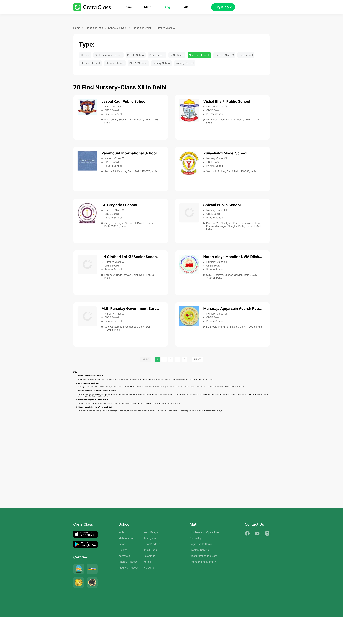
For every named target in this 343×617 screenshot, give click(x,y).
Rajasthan (149, 555)
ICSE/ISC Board (138, 63)
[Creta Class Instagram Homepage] (267, 533)
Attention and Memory (203, 561)
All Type (85, 55)
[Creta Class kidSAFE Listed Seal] (92, 569)
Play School (246, 55)
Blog (167, 7)
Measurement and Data (203, 555)
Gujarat (123, 549)
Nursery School (184, 63)
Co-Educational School (108, 55)
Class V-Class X (114, 63)
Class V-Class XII (90, 63)
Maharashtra (126, 538)
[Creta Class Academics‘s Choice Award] (92, 582)
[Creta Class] (92, 7)
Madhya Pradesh (129, 567)
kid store (149, 567)
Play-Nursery (157, 55)
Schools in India (94, 27)
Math (147, 7)
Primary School (161, 63)
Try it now (223, 7)
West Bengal (151, 532)
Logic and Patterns (201, 544)
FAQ (185, 7)
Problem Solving (199, 549)
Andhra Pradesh (128, 561)
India (121, 532)
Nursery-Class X (224, 55)
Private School (135, 55)
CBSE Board (177, 55)
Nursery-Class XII (166, 27)
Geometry (195, 538)
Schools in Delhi (117, 27)
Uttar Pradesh (152, 544)
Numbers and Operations (204, 532)
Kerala (147, 561)
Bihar (122, 544)
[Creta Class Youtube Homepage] (257, 533)
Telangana (150, 538)
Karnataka (125, 555)
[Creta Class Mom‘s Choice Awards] (78, 582)
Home (127, 7)
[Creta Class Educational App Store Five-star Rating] (78, 569)
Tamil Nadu (150, 549)
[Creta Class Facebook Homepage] (247, 533)
